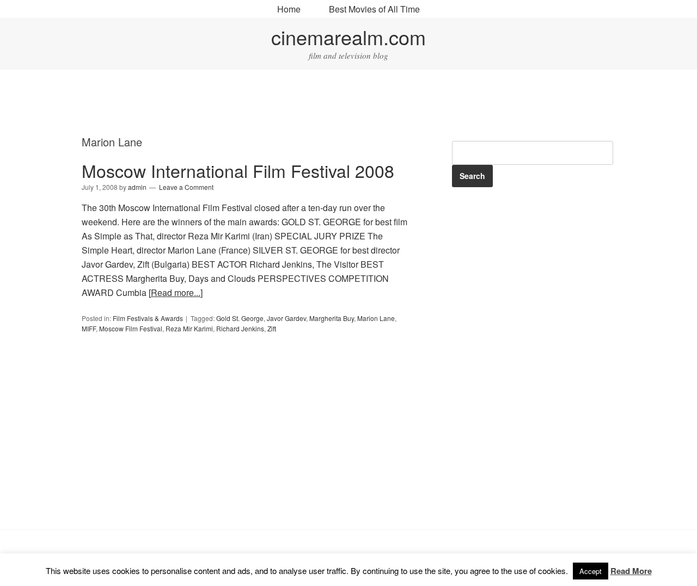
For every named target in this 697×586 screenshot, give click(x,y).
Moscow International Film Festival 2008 (238, 170)
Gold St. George (240, 318)
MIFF (89, 328)
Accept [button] (590, 571)
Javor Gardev (286, 318)
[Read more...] (176, 292)
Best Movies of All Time (374, 9)
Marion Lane (376, 318)
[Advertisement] (348, 103)
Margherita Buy (331, 318)
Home (289, 9)
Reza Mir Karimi (189, 328)
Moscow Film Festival (130, 328)
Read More (631, 571)
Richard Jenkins (240, 328)
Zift (271, 328)
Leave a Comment (186, 187)
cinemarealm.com (348, 37)
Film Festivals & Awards (148, 318)
